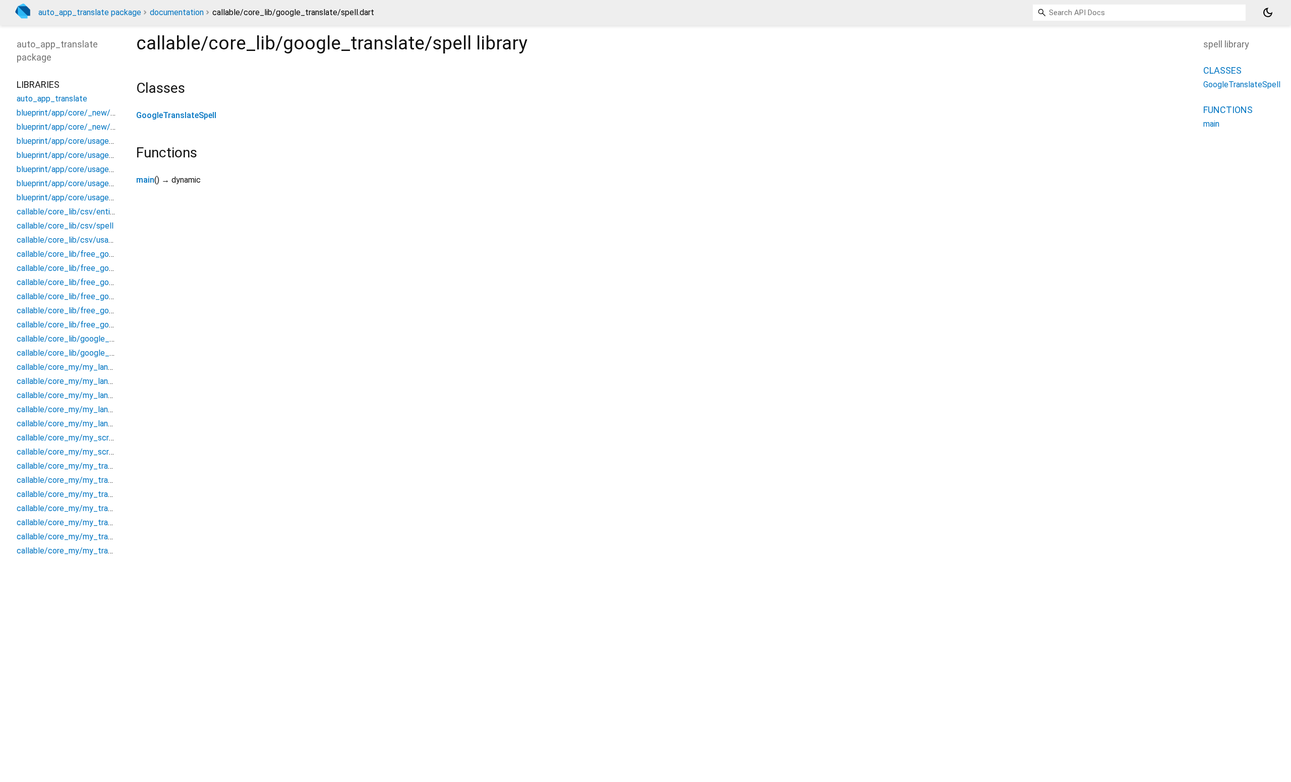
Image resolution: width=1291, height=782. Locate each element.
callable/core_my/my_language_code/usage (97, 423)
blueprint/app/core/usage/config (76, 141)
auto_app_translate (52, 98)
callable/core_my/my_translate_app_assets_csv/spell (115, 466)
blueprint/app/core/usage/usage (75, 197)
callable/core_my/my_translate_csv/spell (92, 494)
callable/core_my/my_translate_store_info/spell (105, 536)
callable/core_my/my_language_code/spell (95, 409)
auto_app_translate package (89, 12)
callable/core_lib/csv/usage (67, 240)
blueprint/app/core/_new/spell (72, 113)
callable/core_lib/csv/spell (65, 226)
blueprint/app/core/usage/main (73, 155)
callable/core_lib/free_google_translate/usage (101, 324)
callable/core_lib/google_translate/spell (89, 339)
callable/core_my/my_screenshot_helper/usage (103, 452)
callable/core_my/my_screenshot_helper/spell (101, 437)
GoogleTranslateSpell (176, 115)
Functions (1228, 109)
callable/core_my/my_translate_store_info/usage (107, 550)
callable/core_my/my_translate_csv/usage (94, 508)
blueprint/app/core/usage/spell (73, 183)
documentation (177, 12)
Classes (1222, 70)
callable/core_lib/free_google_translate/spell (99, 282)
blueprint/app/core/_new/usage (74, 127)
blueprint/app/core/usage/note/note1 (85, 169)
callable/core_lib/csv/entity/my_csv (83, 211)
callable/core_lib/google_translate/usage (91, 353)
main (145, 180)
